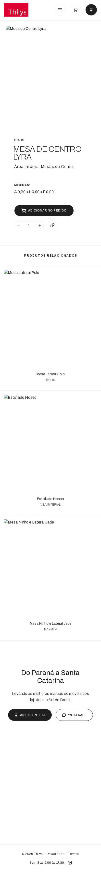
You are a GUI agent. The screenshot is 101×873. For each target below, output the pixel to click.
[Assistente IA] (91, 10)
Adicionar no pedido (47, 210)
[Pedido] (75, 10)
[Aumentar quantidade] (39, 225)
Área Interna (26, 166)
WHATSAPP (77, 715)
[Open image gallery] (50, 70)
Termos (73, 854)
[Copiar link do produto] (52, 225)
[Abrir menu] (60, 10)
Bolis (19, 140)
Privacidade (55, 854)
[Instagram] (70, 863)
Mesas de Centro (58, 166)
